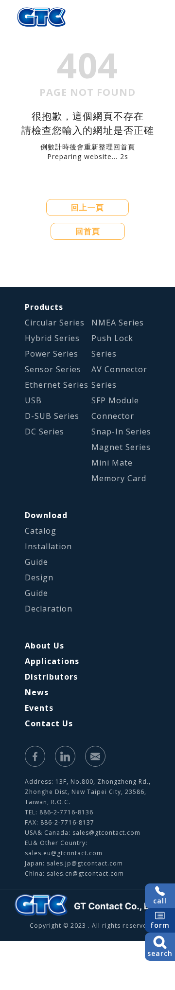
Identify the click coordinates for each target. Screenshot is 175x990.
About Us (44, 645)
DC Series (44, 431)
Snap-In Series (121, 431)
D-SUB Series (52, 416)
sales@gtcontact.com (106, 832)
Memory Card (118, 478)
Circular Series (55, 322)
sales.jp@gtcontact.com (85, 863)
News (37, 692)
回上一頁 (87, 207)
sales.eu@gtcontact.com (64, 853)
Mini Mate (112, 462)
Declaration (48, 608)
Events (39, 707)
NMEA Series (117, 322)
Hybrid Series (52, 338)
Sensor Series (53, 369)
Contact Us (49, 723)
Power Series (51, 353)
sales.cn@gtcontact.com (85, 873)
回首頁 (87, 231)
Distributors (51, 676)
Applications (52, 661)
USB (33, 400)
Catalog (40, 530)
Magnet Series (121, 447)
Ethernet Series (56, 384)
